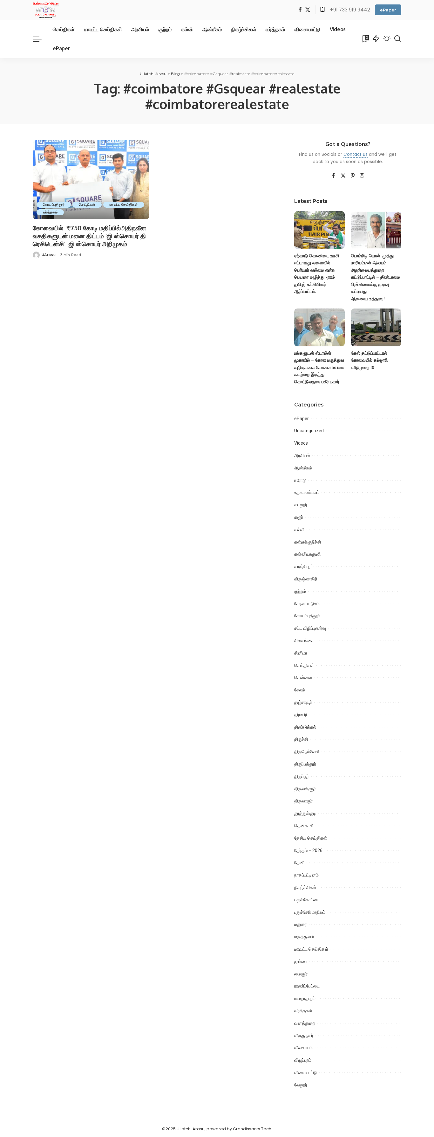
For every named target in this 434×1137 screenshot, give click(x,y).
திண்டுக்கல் (305, 727)
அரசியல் (302, 455)
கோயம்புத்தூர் (53, 204)
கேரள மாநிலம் (307, 603)
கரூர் (298, 517)
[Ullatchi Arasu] (45, 10)
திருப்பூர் (301, 776)
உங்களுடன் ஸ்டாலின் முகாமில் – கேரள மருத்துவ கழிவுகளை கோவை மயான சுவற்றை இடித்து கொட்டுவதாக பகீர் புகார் (319, 367)
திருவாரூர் (303, 800)
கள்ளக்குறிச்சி (307, 541)
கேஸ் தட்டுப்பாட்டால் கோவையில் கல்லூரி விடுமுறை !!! (369, 360)
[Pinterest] (352, 176)
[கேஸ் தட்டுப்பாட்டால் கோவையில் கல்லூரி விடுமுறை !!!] (376, 327)
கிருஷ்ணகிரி (305, 578)
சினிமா (300, 652)
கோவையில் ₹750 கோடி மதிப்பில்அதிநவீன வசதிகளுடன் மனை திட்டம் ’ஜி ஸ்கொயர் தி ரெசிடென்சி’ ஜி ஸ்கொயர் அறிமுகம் (89, 236)
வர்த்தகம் (50, 212)
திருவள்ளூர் (305, 788)
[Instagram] (362, 176)
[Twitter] (307, 10)
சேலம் (299, 689)
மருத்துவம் (304, 936)
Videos (301, 443)
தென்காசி (303, 825)
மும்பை (300, 961)
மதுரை (300, 924)
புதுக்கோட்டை (307, 899)
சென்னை (303, 677)
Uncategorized (309, 430)
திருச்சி (301, 739)
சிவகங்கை (304, 640)
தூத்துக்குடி (305, 813)
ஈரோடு (300, 480)
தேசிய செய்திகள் (310, 838)
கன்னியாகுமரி (307, 554)
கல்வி (299, 529)
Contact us (355, 154)
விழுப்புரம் (302, 1060)
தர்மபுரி (300, 714)
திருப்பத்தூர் (305, 763)
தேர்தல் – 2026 (308, 850)
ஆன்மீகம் (303, 467)
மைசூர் (301, 973)
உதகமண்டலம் (306, 492)
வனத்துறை (304, 1023)
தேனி (299, 862)
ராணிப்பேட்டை (307, 985)
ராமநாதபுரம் (304, 998)
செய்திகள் (87, 204)
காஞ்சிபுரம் (304, 566)
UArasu (49, 255)
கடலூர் (300, 504)
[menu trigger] (40, 39)
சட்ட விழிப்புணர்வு (310, 628)
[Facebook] (300, 10)
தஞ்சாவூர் (303, 702)
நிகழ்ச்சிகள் (305, 887)
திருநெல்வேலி (306, 751)
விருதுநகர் (303, 1035)
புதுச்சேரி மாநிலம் (309, 912)
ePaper (388, 9)
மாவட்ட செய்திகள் (124, 204)
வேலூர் (300, 1084)
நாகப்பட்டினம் (306, 874)
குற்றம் (300, 591)
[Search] (397, 39)
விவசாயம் (303, 1047)
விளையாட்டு (305, 1072)
